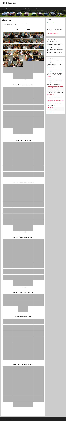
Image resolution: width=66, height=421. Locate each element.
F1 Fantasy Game (51, 107)
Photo (50, 76)
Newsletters (12, 8)
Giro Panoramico (26, 8)
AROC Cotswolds (8, 3)
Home (2, 8)
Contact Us (38, 8)
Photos (19, 8)
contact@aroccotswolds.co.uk (52, 33)
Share (53, 94)
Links (33, 8)
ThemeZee (14, 419)
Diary (7, 8)
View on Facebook (49, 94)
